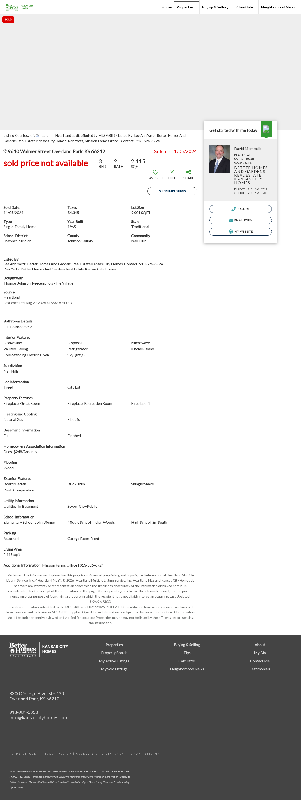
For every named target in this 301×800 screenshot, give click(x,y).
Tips (187, 652)
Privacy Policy (56, 753)
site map (154, 753)
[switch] (155, 176)
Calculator (186, 661)
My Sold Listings (114, 669)
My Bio (260, 652)
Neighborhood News (278, 7)
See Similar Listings (172, 191)
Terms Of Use (22, 753)
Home (167, 7)
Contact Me (260, 661)
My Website (243, 231)
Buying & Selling (217, 9)
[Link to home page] (22, 7)
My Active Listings (114, 661)
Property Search (114, 652)
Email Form (243, 220)
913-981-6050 (23, 712)
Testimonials (260, 669)
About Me (246, 9)
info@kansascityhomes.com (39, 718)
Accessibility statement (101, 753)
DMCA (136, 753)
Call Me (243, 208)
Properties (187, 9)
